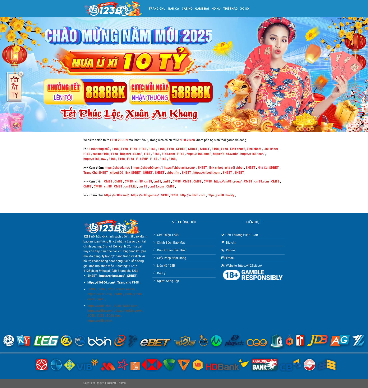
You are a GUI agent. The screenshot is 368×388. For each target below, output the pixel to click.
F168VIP (142, 159)
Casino (187, 8)
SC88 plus (113, 315)
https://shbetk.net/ (117, 167)
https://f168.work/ (225, 154)
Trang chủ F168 (128, 282)
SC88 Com (130, 306)
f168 (147, 154)
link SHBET (133, 172)
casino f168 (101, 154)
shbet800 (116, 172)
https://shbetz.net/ (112, 276)
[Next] (355, 74)
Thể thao (230, 8)
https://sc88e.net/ (116, 195)
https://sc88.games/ (145, 195)
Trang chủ (157, 8)
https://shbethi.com (206, 172)
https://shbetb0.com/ (147, 167)
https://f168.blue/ (198, 154)
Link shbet (237, 149)
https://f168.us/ (131, 154)
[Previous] (12, 74)
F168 (115, 149)
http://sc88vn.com (192, 195)
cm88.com (261, 181)
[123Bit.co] (113, 8)
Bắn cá (173, 8)
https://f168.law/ (94, 159)
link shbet (216, 167)
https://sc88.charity (221, 195)
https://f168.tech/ (252, 154)
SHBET (181, 149)
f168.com (168, 154)
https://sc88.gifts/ (99, 320)
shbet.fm (173, 172)
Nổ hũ (216, 8)
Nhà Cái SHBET (268, 167)
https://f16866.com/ (101, 282)
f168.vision (187, 140)
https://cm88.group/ (228, 181)
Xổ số (244, 8)
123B (86, 236)
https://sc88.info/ (99, 306)
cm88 (139, 181)
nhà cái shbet (234, 167)
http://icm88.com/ (99, 294)
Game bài (202, 8)
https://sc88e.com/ (100, 310)
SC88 (164, 195)
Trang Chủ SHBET (95, 172)
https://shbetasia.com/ (179, 167)
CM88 (108, 181)
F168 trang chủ (99, 149)
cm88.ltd (130, 186)
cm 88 (143, 186)
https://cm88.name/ (121, 289)
